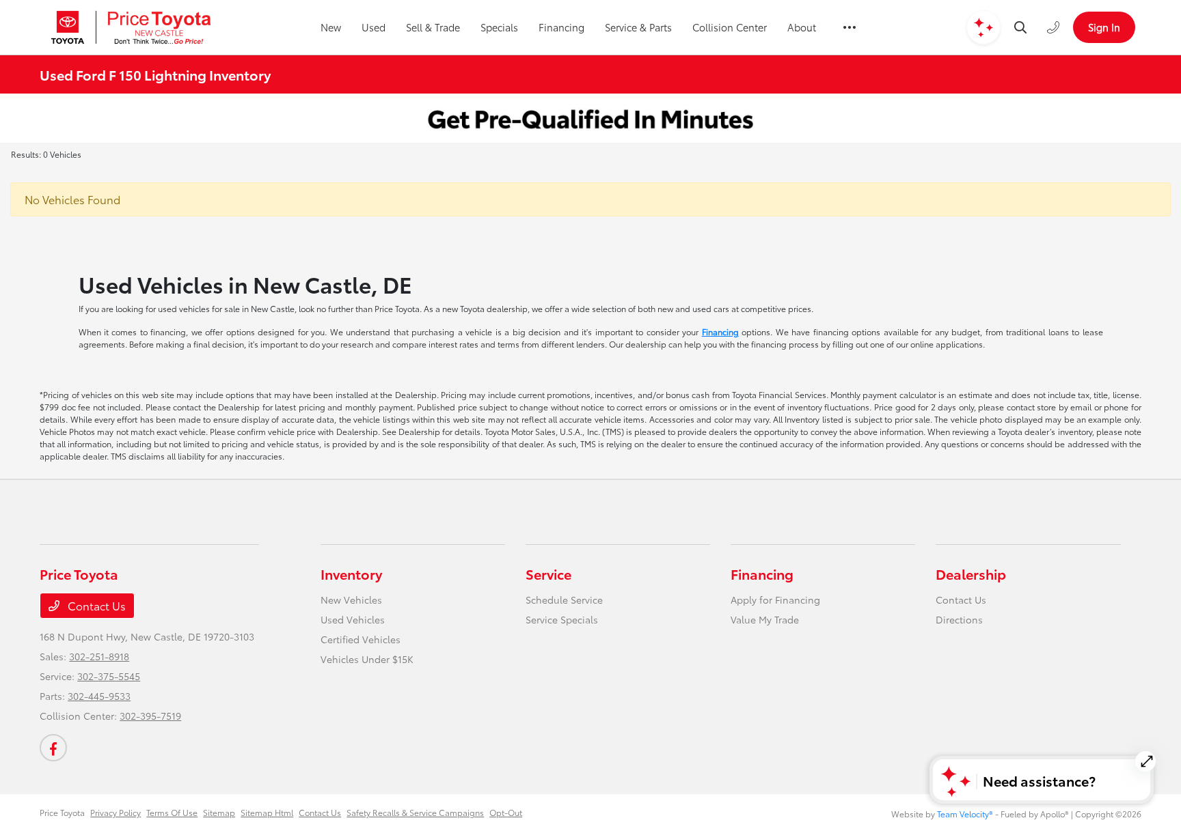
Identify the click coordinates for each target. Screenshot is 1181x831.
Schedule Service (564, 599)
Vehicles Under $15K (367, 659)
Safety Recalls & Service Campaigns (415, 812)
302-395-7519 (150, 715)
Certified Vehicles (361, 639)
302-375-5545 (108, 676)
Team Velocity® (965, 813)
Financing (720, 331)
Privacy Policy (115, 812)
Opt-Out (505, 812)
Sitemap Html (267, 812)
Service (548, 573)
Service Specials (562, 619)
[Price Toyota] (131, 27)
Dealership (971, 573)
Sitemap (219, 812)
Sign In (1104, 27)
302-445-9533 (99, 696)
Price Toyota (62, 812)
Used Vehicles (353, 619)
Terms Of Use (172, 812)
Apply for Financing (775, 599)
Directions (959, 619)
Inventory (351, 573)
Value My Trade (765, 619)
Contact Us (95, 605)
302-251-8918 (99, 656)
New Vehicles (351, 599)
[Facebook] (53, 747)
